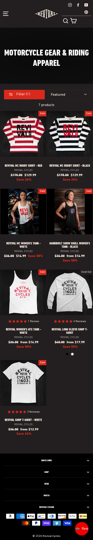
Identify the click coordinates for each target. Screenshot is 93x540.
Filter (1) (22, 94)
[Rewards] (81, 529)
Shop (46, 472)
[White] (72, 354)
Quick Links (46, 460)
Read (46, 483)
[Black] (67, 354)
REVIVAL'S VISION (46, 507)
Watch (46, 495)
